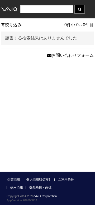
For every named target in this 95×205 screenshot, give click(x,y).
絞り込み (13, 25)
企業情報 (13, 179)
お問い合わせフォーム (72, 55)
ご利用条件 (66, 179)
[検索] (79, 9)
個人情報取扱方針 (39, 179)
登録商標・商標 (40, 187)
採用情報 (16, 187)
